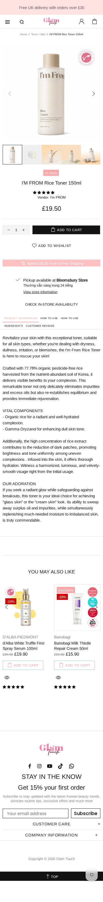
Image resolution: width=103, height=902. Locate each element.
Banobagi (62, 637)
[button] (44, 193)
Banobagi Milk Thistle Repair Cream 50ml (72, 646)
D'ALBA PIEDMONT (20, 637)
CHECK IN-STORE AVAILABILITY (51, 304)
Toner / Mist (38, 34)
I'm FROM (58, 197)
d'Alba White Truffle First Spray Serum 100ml (23, 646)
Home (23, 34)
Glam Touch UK (51, 21)
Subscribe (85, 813)
